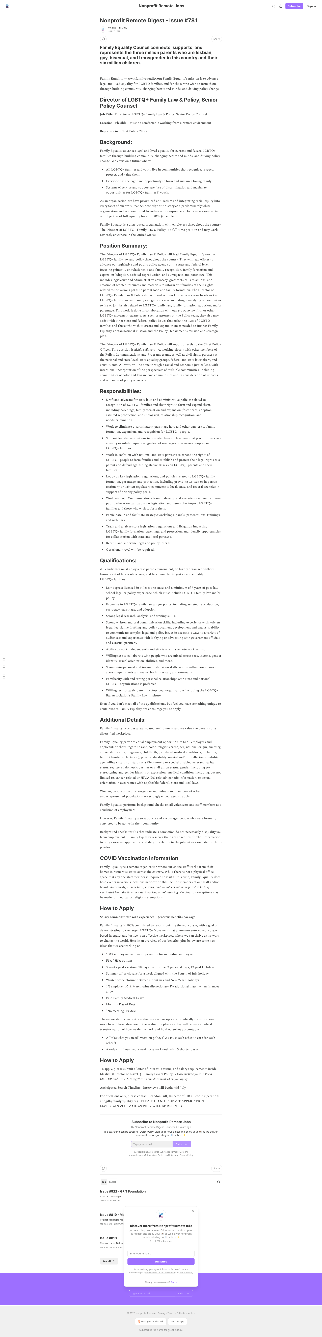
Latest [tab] (112, 1181)
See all (107, 1261)
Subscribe (294, 6)
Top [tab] (104, 1181)
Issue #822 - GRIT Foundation (123, 1191)
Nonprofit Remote (117, 28)
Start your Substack (152, 1321)
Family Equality (111, 78)
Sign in (311, 6)
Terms (171, 1313)
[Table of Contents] (3, 668)
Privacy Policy (186, 1272)
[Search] (273, 6)
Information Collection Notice (160, 1272)
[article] (161, 1198)
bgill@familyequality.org (120, 1101)
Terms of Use (177, 1269)
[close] (193, 1211)
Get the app (177, 1321)
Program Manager (110, 1196)
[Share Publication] (280, 6)
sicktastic (114, 1201)
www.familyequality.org (145, 78)
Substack (144, 1329)
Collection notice (185, 1313)
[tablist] (109, 1182)
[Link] (95, 55)
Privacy (162, 1313)
